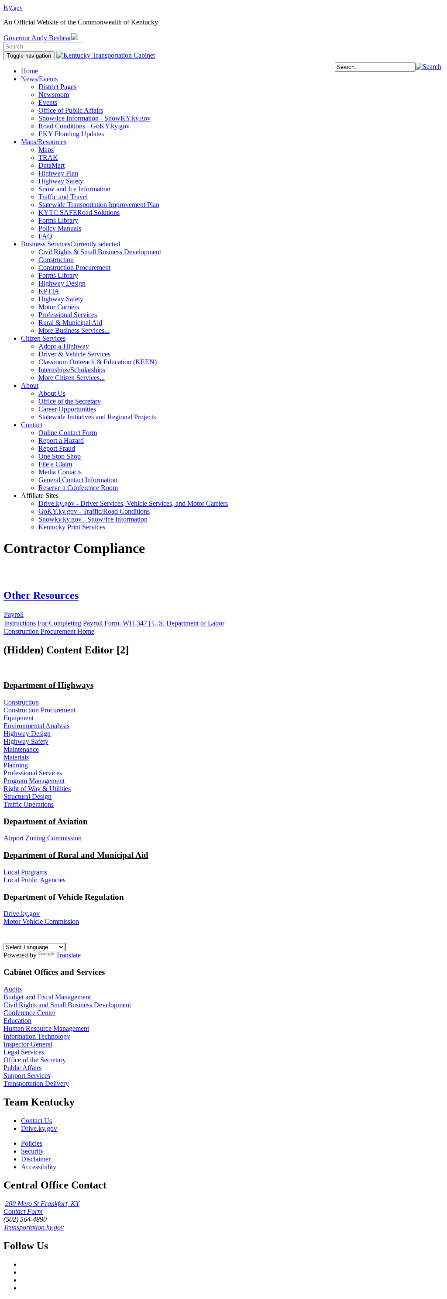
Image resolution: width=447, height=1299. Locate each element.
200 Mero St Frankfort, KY (42, 1203)
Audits (12, 989)
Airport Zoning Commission (42, 838)
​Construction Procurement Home (48, 631)
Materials (16, 757)
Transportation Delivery (36, 1083)
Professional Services (32, 773)
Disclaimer (36, 1159)
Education (17, 1020)
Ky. (13, 7)
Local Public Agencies (34, 880)
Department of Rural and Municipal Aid (75, 855)
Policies (31, 1143)
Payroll (14, 614)
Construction (21, 702)
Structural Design (27, 796)
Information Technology (36, 1036)
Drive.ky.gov (21, 913)
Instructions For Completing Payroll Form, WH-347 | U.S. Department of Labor (114, 623)
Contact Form (23, 1211)
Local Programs (25, 872)
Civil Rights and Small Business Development (67, 1005)
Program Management (34, 780)
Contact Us (36, 1120)
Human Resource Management (46, 1028)
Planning (15, 765)
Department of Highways (48, 685)
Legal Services (23, 1052)
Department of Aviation (45, 821)
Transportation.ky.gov (33, 1227)
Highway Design (27, 733)
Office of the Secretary (34, 1060)
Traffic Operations (28, 804)
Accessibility (38, 1167)
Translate (68, 955)
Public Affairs (22, 1067)
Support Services (26, 1075)
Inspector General (27, 1044)
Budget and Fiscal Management (47, 997)
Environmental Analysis (36, 725)
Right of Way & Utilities (37, 788)
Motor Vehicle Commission (41, 921)
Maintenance (21, 749)
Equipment (18, 718)
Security (32, 1151)
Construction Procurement (39, 710)
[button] (428, 66)
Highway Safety (25, 741)
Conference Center (29, 1012)
